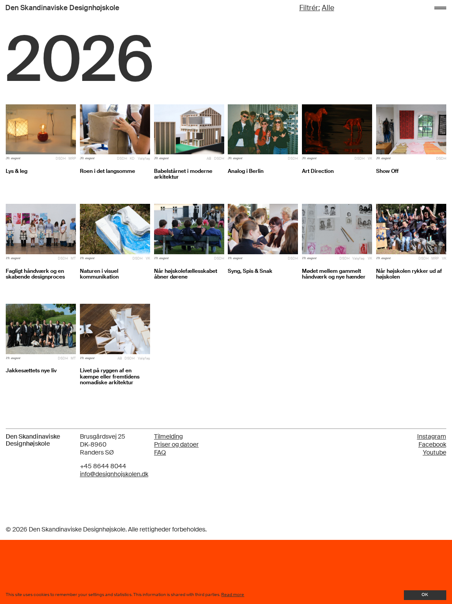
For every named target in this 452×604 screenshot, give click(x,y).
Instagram (431, 436)
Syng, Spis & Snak (250, 271)
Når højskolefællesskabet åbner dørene (185, 274)
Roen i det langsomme (107, 171)
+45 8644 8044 (103, 466)
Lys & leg (16, 171)
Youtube (434, 452)
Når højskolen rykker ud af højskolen (409, 274)
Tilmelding (168, 436)
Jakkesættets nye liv (31, 370)
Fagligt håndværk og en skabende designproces (35, 274)
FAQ (160, 452)
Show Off (387, 171)
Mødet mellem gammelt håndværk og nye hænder (333, 274)
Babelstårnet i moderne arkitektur (183, 174)
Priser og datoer (176, 444)
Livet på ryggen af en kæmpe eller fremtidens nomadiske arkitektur (109, 376)
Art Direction (318, 171)
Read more (232, 594)
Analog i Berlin (246, 171)
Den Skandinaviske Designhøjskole (62, 7)
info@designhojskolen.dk (114, 474)
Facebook (432, 444)
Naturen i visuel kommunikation (99, 274)
